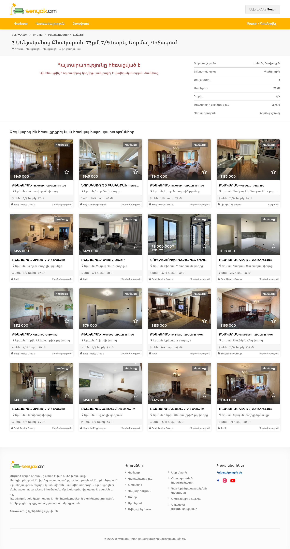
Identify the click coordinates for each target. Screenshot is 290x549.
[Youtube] (233, 481)
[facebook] (218, 481)
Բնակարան (39, 185)
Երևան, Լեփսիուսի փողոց (32, 415)
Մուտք (132, 497)
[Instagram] (225, 481)
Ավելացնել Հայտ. (262, 9)
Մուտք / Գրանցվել (261, 23)
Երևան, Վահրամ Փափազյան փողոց (246, 266)
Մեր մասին (179, 472)
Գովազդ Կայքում (139, 491)
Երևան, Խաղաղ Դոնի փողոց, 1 (105, 266)
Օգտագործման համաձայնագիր (182, 480)
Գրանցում (135, 503)
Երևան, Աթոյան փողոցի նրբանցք (176, 191)
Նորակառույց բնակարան (124, 185)
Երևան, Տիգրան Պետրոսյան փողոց (177, 266)
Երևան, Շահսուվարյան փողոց (36, 191)
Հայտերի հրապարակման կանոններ (189, 490)
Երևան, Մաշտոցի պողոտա (102, 415)
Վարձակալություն (50, 23)
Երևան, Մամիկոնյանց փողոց (242, 340)
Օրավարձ (80, 23)
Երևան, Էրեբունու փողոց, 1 (171, 340)
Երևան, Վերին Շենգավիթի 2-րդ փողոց (42, 340)
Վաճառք (21, 23)
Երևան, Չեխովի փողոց (100, 340)
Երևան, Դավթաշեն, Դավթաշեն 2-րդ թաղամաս (249, 191)
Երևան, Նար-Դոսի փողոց (101, 191)
